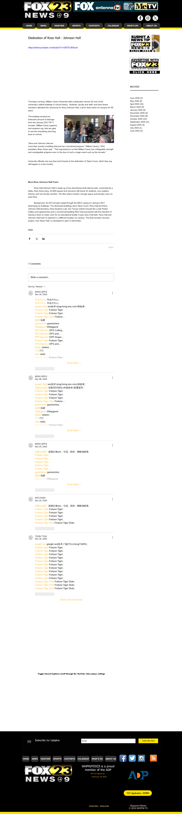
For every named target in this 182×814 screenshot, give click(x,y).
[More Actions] (112, 293)
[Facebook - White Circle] (140, 18)
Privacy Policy (94, 806)
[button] (43, 26)
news (30, 229)
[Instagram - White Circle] (148, 18)
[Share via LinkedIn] (43, 238)
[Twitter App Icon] (132, 758)
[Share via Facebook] (29, 238)
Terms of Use (104, 806)
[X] (155, 18)
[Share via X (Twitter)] (36, 238)
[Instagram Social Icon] (141, 758)
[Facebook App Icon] (123, 758)
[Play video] (71, 70)
